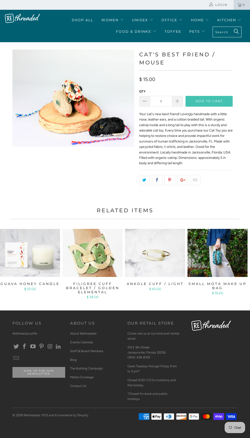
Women (110, 20)
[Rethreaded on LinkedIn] (58, 347)
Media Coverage (82, 377)
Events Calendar (81, 342)
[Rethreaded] (22, 18)
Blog (73, 360)
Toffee (173, 31)
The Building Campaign (86, 368)
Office (170, 20)
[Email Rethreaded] (16, 358)
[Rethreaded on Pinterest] (41, 347)
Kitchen (227, 20)
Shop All (82, 20)
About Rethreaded (83, 333)
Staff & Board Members (86, 351)
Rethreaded (32, 415)
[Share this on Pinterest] (170, 180)
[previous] (19, 102)
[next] (128, 102)
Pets (195, 31)
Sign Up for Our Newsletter (39, 372)
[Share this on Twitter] (144, 180)
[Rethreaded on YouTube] (33, 347)
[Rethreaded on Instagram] (50, 347)
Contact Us (78, 386)
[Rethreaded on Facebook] (24, 347)
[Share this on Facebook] (157, 180)
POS (45, 415)
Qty (142, 91)
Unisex (140, 20)
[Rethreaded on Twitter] (16, 347)
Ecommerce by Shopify (71, 415)
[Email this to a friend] (195, 180)
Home (198, 20)
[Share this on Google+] (182, 180)
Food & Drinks (134, 31)
